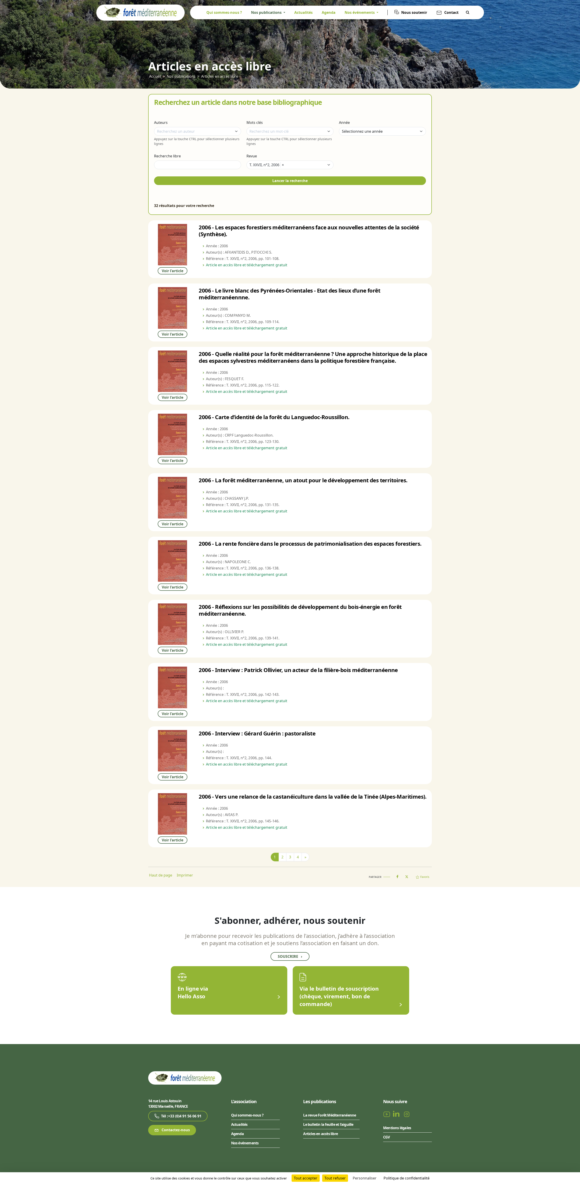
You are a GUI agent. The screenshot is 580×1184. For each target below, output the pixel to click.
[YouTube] (387, 1113)
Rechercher (467, 12)
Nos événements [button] (360, 12)
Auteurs (161, 122)
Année (344, 122)
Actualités (303, 12)
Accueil (155, 76)
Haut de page (160, 875)
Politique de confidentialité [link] (407, 1178)
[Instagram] (406, 1113)
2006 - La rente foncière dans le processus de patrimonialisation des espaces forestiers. (310, 543)
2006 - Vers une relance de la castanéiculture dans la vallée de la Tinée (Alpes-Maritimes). (312, 796)
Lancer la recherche (290, 180)
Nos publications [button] (267, 12)
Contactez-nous (175, 1129)
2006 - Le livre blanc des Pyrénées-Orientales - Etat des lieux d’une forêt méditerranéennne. (289, 294)
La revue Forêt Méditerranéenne (329, 1115)
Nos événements (245, 1143)
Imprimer (185, 875)
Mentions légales (397, 1127)
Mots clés (254, 122)
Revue (251, 156)
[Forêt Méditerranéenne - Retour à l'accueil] (140, 12)
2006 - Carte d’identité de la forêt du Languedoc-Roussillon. (274, 417)
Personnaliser (365, 1178)
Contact (451, 12)
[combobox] (197, 131)
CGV (386, 1137)
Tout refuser (335, 1178)
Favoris (424, 877)
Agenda (329, 12)
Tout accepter (305, 1178)
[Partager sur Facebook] (397, 875)
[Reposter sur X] (406, 875)
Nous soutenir (414, 12)
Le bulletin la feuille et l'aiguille (328, 1124)
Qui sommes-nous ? (224, 12)
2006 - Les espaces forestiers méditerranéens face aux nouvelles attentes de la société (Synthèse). (309, 230)
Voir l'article (172, 270)
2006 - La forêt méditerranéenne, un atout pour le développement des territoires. (303, 480)
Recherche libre (167, 156)
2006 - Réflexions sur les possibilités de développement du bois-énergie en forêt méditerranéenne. (300, 610)
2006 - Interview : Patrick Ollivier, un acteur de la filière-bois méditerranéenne (298, 670)
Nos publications (181, 76)
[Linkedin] (397, 1113)
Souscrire (290, 956)
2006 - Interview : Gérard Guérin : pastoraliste (257, 733)
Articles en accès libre (219, 76)
